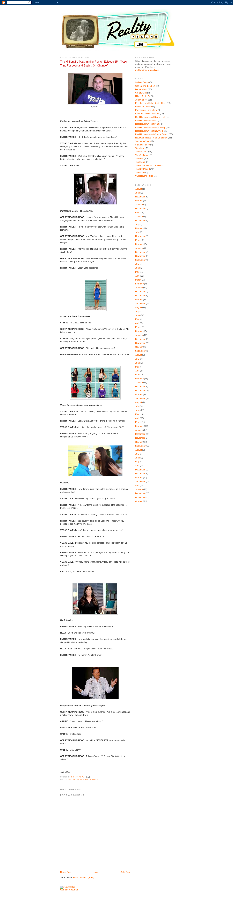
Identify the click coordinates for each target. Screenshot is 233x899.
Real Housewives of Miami (147, 124)
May (137, 272)
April (137, 276)
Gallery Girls (141, 93)
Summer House (142, 145)
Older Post (125, 872)
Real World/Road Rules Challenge (151, 138)
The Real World (142, 169)
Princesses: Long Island (146, 110)
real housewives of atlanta (147, 114)
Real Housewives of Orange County (152, 134)
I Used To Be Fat (142, 96)
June (137, 193)
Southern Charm (143, 141)
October (139, 201)
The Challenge (142, 155)
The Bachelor (141, 152)
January (139, 205)
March (138, 212)
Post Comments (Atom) (83, 877)
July (137, 224)
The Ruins (140, 172)
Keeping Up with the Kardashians (150, 103)
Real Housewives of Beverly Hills (150, 117)
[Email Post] (88, 777)
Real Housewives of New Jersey (150, 127)
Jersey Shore (141, 100)
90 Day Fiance (142, 82)
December (140, 209)
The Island (140, 162)
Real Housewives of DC (146, 120)
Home (96, 872)
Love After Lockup (143, 107)
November (140, 197)
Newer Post (65, 872)
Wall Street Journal (69, 890)
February (139, 228)
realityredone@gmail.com (147, 70)
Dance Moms (141, 89)
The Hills (139, 159)
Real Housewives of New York (149, 131)
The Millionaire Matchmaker (83, 780)
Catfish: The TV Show (145, 86)
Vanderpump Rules (144, 176)
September (140, 260)
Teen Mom (140, 148)
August (138, 189)
